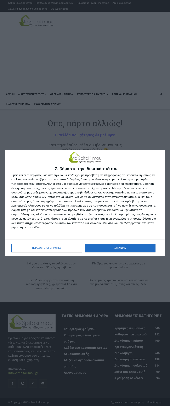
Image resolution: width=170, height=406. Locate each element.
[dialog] (85, 203)
